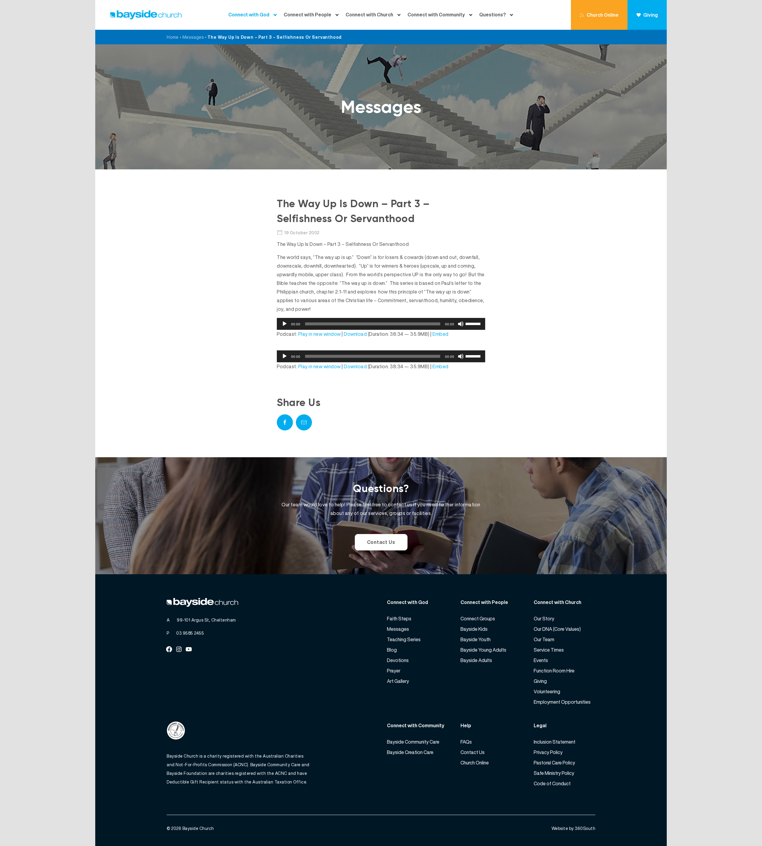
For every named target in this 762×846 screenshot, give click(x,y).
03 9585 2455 (190, 633)
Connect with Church (369, 15)
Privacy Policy (548, 752)
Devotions (398, 660)
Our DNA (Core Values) (557, 629)
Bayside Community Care (413, 741)
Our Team (544, 639)
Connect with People (307, 15)
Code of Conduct (552, 783)
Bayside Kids (474, 629)
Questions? (492, 15)
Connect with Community (436, 15)
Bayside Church (198, 828)
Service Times (549, 649)
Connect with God (248, 15)
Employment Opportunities (562, 701)
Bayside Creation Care (410, 752)
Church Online (603, 14)
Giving (650, 14)
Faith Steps (399, 618)
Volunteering (547, 691)
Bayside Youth (475, 639)
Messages (193, 37)
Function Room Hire (554, 670)
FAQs (466, 741)
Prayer (393, 670)
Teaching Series (404, 639)
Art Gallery (398, 681)
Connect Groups (477, 618)
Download (355, 334)
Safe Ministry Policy (554, 773)
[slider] (474, 323)
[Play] (285, 324)
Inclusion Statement (554, 741)
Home (173, 37)
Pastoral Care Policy (554, 762)
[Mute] (461, 324)
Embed (440, 334)
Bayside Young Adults (483, 649)
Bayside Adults (476, 660)
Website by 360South (574, 828)
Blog (392, 649)
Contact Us (381, 542)
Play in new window (319, 334)
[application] (381, 324)
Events (541, 660)
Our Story (544, 618)
